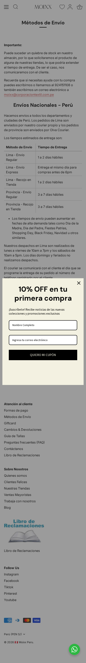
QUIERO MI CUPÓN (43, 355)
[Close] (79, 283)
